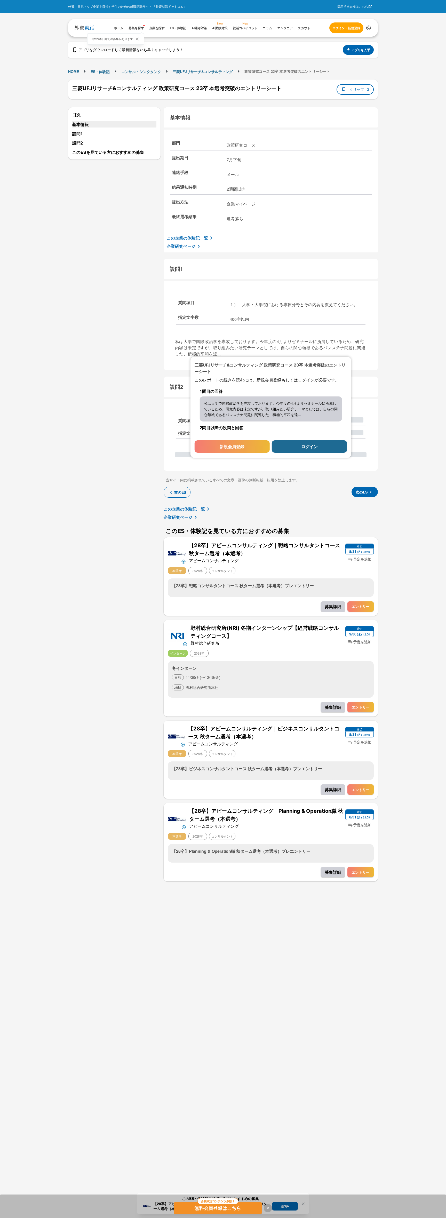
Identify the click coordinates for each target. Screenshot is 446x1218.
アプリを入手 (361, 49)
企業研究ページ (181, 246)
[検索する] (368, 28)
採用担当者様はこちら (352, 6)
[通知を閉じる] (137, 39)
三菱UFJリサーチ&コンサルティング (203, 71)
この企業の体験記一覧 (187, 238)
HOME (73, 71)
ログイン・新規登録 (346, 28)
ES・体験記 (100, 71)
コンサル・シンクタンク (141, 71)
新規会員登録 (232, 446)
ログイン (309, 446)
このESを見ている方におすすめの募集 (108, 152)
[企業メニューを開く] (177, 553)
